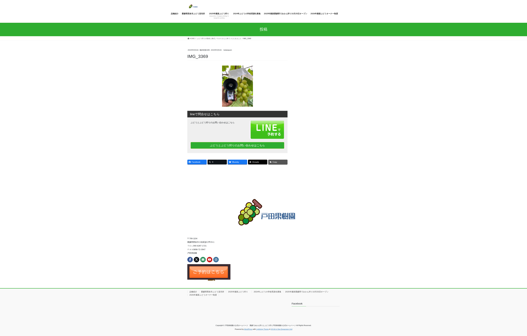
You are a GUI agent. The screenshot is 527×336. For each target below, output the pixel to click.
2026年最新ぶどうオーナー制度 (203, 295)
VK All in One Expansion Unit (281, 329)
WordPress (248, 329)
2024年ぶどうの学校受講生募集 (267, 292)
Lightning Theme (262, 329)
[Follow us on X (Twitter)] (196, 259)
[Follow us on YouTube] (209, 259)
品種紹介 (193, 292)
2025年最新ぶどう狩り (239, 292)
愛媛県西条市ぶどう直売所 (212, 292)
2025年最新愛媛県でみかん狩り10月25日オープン (307, 292)
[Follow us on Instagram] (216, 259)
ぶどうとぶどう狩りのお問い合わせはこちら (237, 145)
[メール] (203, 259)
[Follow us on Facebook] (190, 259)
